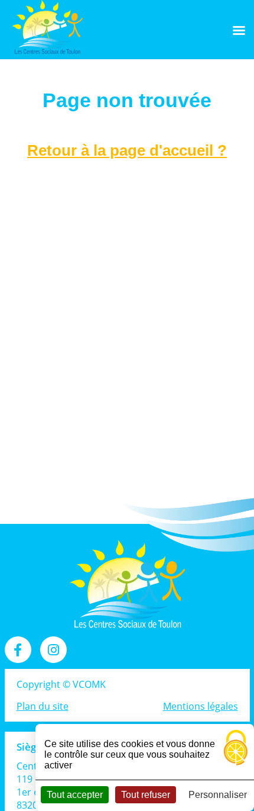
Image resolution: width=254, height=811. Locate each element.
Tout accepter (75, 795)
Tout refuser (145, 795)
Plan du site (43, 706)
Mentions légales (200, 706)
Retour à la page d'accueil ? (127, 150)
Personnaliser (217, 795)
